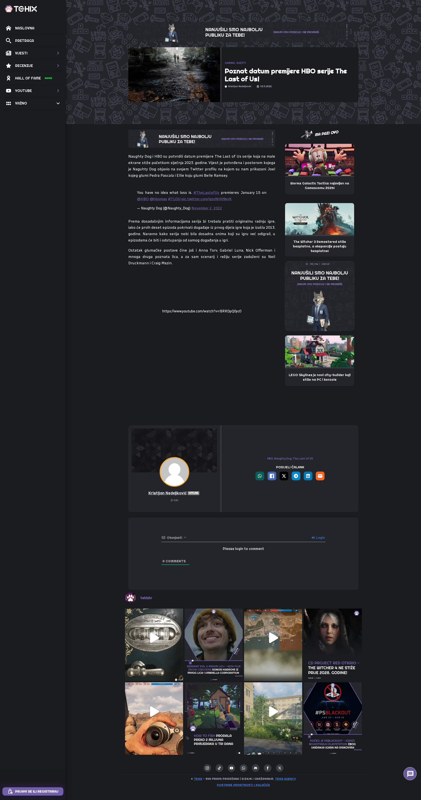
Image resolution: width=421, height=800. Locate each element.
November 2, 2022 (206, 208)
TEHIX (198, 778)
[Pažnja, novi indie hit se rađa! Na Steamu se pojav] (214, 711)
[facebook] (267, 768)
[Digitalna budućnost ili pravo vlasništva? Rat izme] (333, 711)
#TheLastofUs (206, 192)
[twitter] (280, 768)
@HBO (143, 199)
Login (320, 538)
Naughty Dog (282, 458)
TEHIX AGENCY (285, 778)
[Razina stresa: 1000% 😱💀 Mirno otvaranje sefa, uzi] (154, 638)
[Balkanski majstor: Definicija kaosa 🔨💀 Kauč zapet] (273, 711)
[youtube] (231, 768)
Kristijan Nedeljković (173, 492)
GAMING (230, 63)
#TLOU (174, 199)
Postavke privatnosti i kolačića (243, 785)
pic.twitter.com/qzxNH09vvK (206, 199)
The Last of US (303, 458)
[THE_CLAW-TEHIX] (243, 31)
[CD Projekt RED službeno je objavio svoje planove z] (333, 638)
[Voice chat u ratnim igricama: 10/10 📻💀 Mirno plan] (273, 638)
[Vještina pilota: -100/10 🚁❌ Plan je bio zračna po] (154, 711)
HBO (270, 458)
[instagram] (207, 768)
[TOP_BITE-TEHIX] (201, 138)
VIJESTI (241, 63)
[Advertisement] (201, 389)
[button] (32, 53)
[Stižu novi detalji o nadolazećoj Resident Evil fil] (214, 638)
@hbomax (158, 199)
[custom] (219, 768)
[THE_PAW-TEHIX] (320, 295)
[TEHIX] (20, 9)
